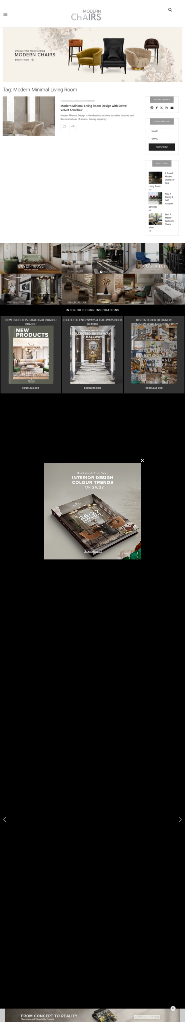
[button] (180, 819)
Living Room (67, 101)
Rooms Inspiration (84, 101)
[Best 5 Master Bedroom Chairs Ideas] (157, 218)
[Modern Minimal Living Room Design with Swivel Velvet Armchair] (29, 117)
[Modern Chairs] (84, 15)
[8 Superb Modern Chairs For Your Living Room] (157, 177)
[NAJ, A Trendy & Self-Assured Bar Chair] (157, 198)
